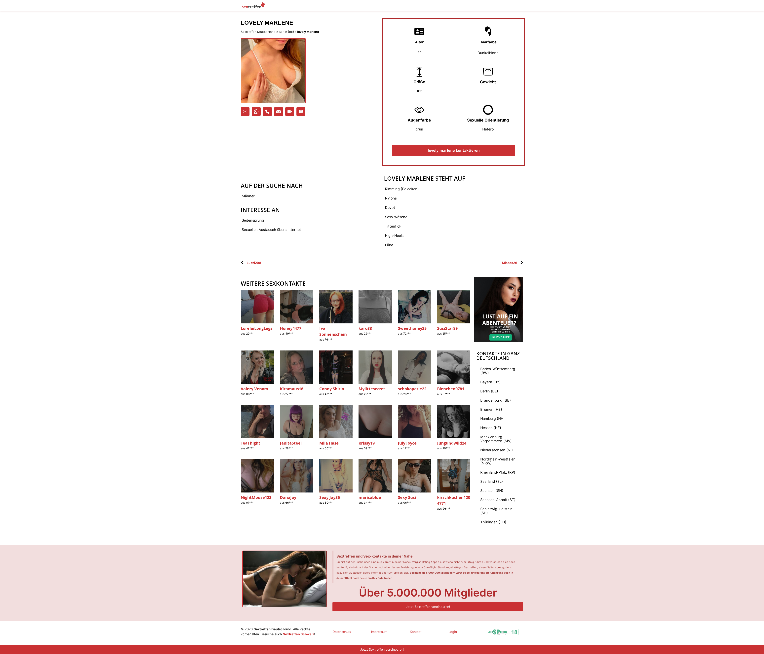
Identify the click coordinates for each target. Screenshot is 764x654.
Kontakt (416, 632)
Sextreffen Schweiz (298, 634)
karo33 (365, 328)
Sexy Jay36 (329, 497)
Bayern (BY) (490, 382)
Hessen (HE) (490, 428)
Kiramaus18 (291, 388)
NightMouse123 (256, 497)
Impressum (379, 632)
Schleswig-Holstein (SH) (496, 511)
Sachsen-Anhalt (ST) (498, 500)
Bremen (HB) (491, 409)
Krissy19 (367, 443)
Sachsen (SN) (491, 491)
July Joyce (407, 443)
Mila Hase (329, 443)
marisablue (370, 497)
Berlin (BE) (286, 32)
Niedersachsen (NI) (496, 450)
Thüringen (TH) (493, 522)
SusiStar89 (447, 328)
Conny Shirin (331, 388)
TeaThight (250, 443)
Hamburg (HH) (492, 419)
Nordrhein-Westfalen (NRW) (498, 461)
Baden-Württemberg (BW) (497, 371)
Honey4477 (290, 328)
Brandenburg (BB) (495, 400)
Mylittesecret (372, 388)
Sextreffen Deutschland (258, 32)
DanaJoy (288, 497)
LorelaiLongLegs (256, 328)
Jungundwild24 (451, 443)
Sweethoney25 (412, 328)
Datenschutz (342, 632)
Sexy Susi (407, 497)
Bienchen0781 (450, 388)
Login (452, 632)
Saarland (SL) (491, 481)
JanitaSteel (291, 443)
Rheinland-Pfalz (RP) (497, 472)
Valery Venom (254, 388)
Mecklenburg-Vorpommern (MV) (496, 439)
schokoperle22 (412, 388)
